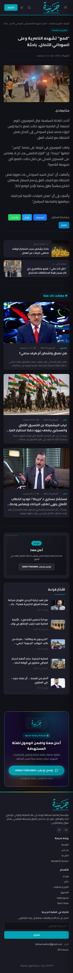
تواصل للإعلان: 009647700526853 (36, 566)
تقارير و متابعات (55, 23)
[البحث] (29, 7)
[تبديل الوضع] (22, 7)
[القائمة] (65, 7)
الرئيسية (66, 23)
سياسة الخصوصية (60, 861)
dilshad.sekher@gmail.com (52, 944)
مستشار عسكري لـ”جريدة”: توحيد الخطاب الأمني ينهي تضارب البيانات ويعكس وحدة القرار (38, 504)
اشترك (10, 7)
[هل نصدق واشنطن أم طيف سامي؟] (36, 322)
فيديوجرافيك (63, 898)
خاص (65, 420)
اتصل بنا (65, 855)
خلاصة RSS (63, 950)
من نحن (65, 850)
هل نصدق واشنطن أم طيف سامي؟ (43, 353)
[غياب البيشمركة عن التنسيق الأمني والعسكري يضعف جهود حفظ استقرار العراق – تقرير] (36, 394)
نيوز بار (66, 876)
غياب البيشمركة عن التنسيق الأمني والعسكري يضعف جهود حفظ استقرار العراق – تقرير (36, 430)
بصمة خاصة (63, 903)
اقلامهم (63, 348)
